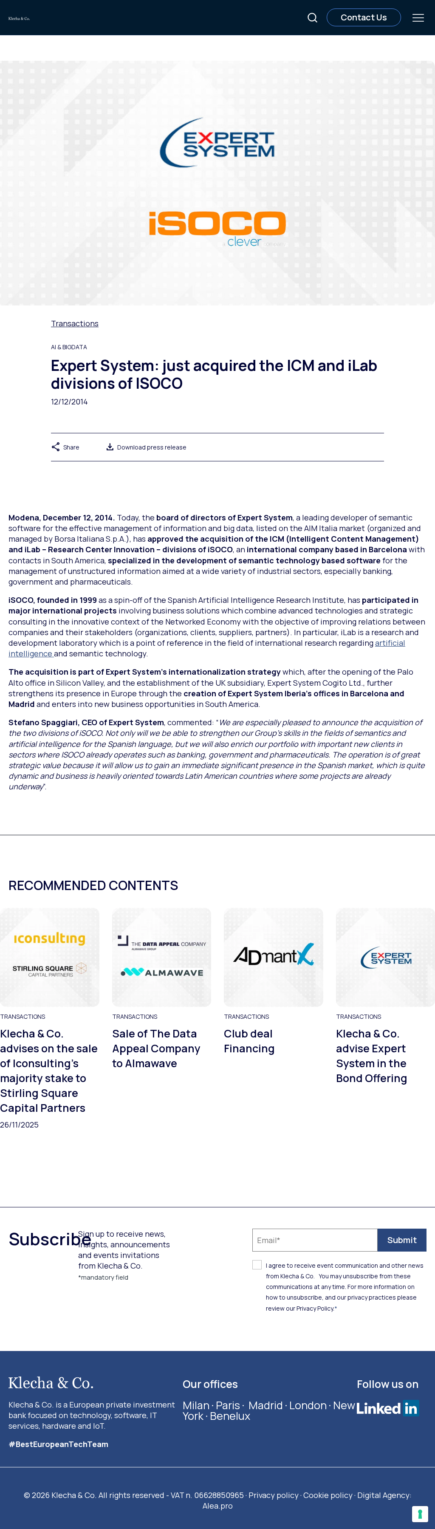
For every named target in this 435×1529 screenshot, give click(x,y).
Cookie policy (328, 1495)
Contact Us (364, 17)
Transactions (75, 323)
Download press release (145, 447)
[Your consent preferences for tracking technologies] (420, 1514)
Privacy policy (274, 1495)
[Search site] (312, 17)
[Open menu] (418, 17)
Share (65, 447)
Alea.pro (218, 1506)
